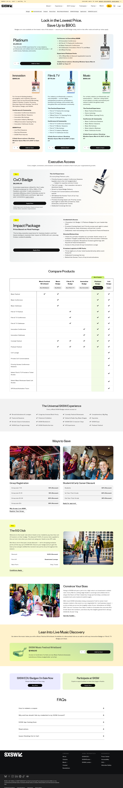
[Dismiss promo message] (121, 1)
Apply (108, 287)
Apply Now (29, 203)
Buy (109, 6)
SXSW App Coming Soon (28, 722)
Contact (65, 765)
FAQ (102, 762)
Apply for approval (69, 503)
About (64, 756)
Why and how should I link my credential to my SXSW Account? (42, 715)
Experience (58, 6)
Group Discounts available (109, 1)
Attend (48, 6)
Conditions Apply (16, 570)
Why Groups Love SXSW (18, 508)
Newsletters (66, 768)
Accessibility (105, 759)
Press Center (105, 756)
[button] (114, 6)
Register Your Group (17, 511)
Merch (102, 6)
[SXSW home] (6, 6)
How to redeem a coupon (28, 708)
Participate (83, 6)
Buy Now (35, 685)
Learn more (29, 197)
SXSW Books (86, 759)
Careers (65, 759)
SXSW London (86, 762)
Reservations (23, 729)
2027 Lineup (71, 6)
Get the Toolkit (68, 616)
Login (119, 6)
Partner (93, 6)
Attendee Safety (106, 765)
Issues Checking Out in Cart (29, 736)
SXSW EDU (85, 756)
